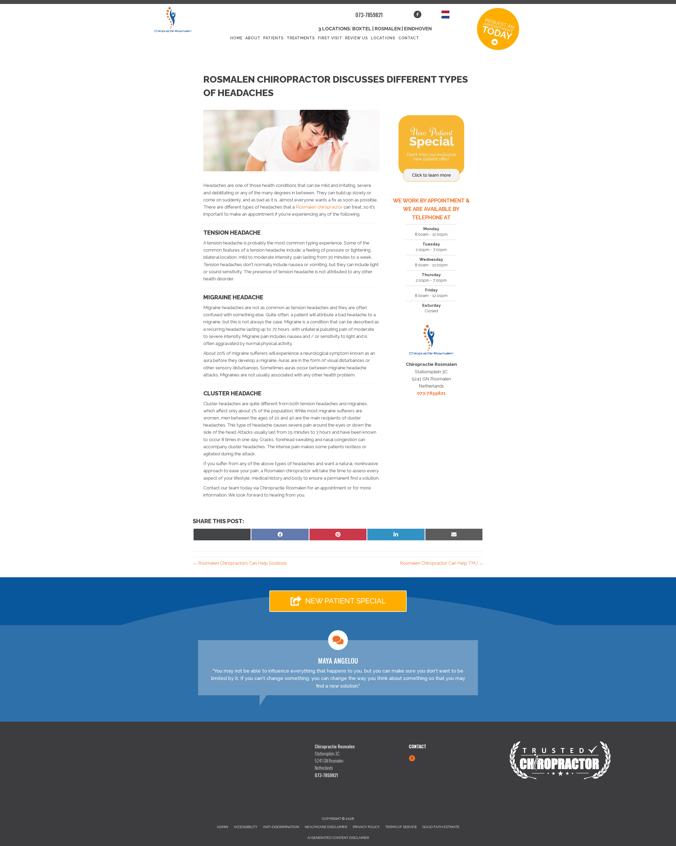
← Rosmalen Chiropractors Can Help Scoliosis (240, 563)
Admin (222, 827)
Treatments (301, 38)
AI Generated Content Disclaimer (338, 838)
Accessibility (245, 827)
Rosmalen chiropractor (319, 207)
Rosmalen (388, 28)
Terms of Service (401, 827)
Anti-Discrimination (281, 827)
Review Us (356, 38)
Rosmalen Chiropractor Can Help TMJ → (441, 563)
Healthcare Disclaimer (326, 827)
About (252, 38)
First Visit (330, 38)
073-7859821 (369, 15)
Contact (408, 38)
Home (236, 38)
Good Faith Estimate (440, 827)
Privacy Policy (366, 827)
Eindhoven (418, 28)
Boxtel (361, 28)
